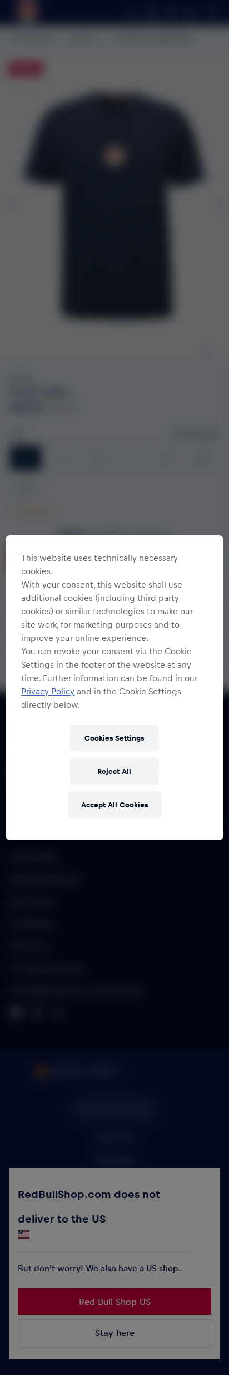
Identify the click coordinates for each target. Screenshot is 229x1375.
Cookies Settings (114, 737)
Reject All (114, 771)
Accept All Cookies (114, 804)
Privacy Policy (47, 691)
